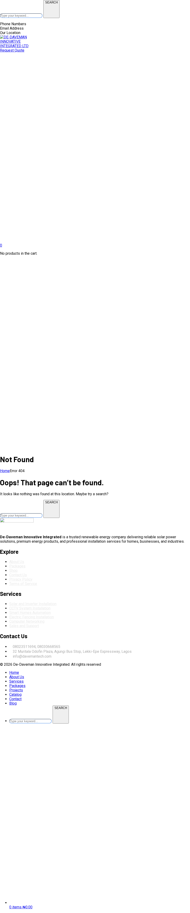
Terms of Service (23, 584)
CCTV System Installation (30, 608)
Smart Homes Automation (30, 612)
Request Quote (12, 50)
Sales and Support (24, 626)
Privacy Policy (20, 579)
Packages (17, 566)
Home (5, 471)
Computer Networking (26, 621)
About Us (16, 562)
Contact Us (18, 575)
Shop (13, 570)
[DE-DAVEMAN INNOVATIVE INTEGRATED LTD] (16, 46)
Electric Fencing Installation (31, 617)
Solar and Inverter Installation (33, 604)
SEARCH (51, 2)
